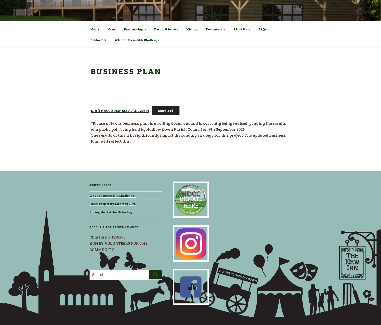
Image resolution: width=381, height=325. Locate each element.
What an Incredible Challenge (137, 40)
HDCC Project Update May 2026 (113, 204)
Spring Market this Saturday (111, 212)
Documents (214, 29)
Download (165, 110)
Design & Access (166, 29)
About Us (240, 29)
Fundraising (133, 29)
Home (94, 29)
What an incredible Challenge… (113, 195)
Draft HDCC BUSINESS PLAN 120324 (120, 110)
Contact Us (98, 40)
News (111, 29)
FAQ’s (262, 29)
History (192, 29)
